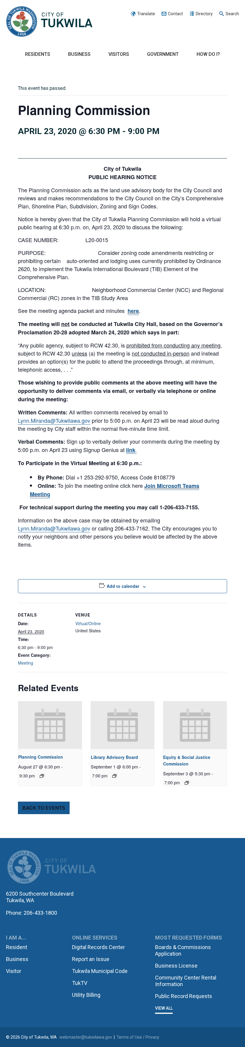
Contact (175, 13)
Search (232, 13)
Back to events (43, 807)
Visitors (118, 54)
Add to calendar (123, 586)
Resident (16, 947)
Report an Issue (90, 959)
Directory (204, 13)
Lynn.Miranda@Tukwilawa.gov (54, 420)
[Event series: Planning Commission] (42, 776)
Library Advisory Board (114, 757)
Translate (146, 13)
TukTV (79, 983)
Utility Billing (86, 995)
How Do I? (208, 54)
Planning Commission (40, 757)
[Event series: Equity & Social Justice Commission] (187, 783)
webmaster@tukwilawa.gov (85, 1037)
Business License (176, 966)
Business (79, 54)
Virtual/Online (88, 623)
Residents (37, 54)
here (133, 311)
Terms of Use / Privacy (138, 1037)
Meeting (25, 663)
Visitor (13, 971)
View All (164, 1008)
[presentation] (50, 725)
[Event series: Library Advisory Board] (114, 776)
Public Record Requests (183, 996)
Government (163, 54)
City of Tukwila (49, 22)
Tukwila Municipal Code (100, 971)
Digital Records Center (98, 947)
